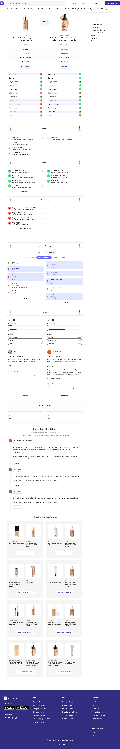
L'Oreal (25, 35)
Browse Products (68, 705)
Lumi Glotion (30, 583)
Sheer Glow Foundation (16, 543)
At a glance (96, 27)
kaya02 (16, 351)
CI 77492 (17, 491)
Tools (83, 3)
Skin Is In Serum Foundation (70, 662)
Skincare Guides (68, 702)
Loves (55, 257)
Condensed (51, 252)
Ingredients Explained (99, 33)
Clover (66, 660)
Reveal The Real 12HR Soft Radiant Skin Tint (15, 662)
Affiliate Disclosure (98, 715)
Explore (74, 3)
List (39, 252)
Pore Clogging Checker (41, 719)
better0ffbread (57, 351)
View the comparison (25, 553)
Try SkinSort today (112, 3)
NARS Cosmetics (14, 541)
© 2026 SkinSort (60, 744)
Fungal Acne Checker (40, 715)
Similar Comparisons (97, 41)
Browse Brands (67, 709)
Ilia (49, 541)
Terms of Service (98, 712)
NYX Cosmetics (64, 35)
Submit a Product (68, 715)
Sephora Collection (14, 660)
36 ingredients (25, 53)
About (94, 702)
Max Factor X (52, 581)
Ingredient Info (97, 24)
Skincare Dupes (38, 712)
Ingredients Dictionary (70, 712)
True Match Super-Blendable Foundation (55, 623)
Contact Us (95, 709)
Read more (17, 463)
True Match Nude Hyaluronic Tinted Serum (31, 544)
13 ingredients (64, 53)
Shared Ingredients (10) (44, 257)
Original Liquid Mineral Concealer (16, 623)
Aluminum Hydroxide (22, 440)
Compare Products (39, 709)
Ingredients (94, 21)
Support (94, 705)
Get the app (95, 3)
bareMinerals (13, 620)
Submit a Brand (67, 719)
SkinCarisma (96, 736)
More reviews (25, 395)
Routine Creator (38, 702)
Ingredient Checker (39, 705)
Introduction (94, 17)
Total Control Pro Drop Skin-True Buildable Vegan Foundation (33, 663)
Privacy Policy (97, 719)
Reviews (93, 35)
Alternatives (95, 38)
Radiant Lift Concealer (54, 583)
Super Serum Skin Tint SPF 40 (55, 544)
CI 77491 (17, 469)
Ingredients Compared (99, 30)
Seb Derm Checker (39, 722)
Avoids (63, 257)
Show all (24, 298)
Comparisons (10, 9)
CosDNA (95, 732)
